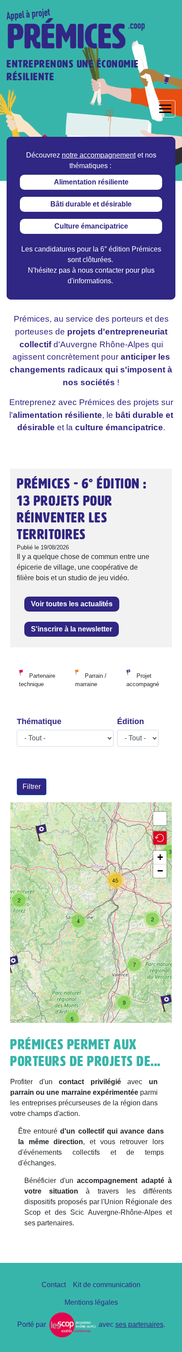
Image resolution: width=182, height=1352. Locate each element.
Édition (130, 721)
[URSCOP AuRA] (72, 1324)
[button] (160, 838)
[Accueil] (79, 29)
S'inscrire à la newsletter (71, 629)
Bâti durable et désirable (91, 204)
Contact (54, 1284)
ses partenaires (139, 1324)
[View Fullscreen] (160, 818)
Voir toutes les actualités (72, 604)
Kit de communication (106, 1284)
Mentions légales (91, 1302)
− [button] (160, 870)
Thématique (39, 721)
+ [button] (160, 857)
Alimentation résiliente (91, 182)
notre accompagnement (99, 155)
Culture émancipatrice (91, 226)
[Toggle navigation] (165, 108)
